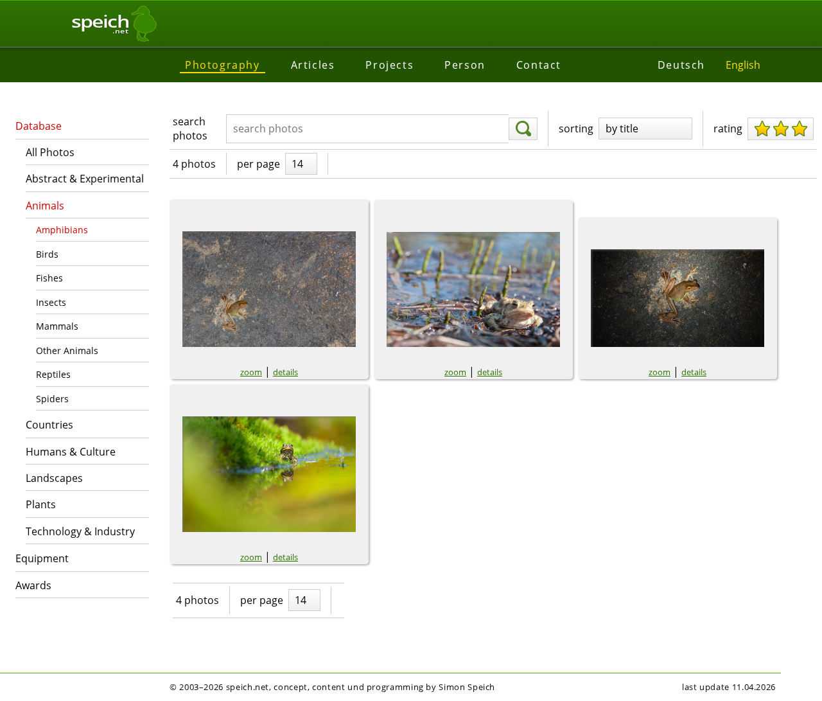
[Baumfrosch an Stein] (269, 289)
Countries (49, 425)
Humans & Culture (71, 452)
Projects (389, 65)
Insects (51, 302)
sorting (576, 128)
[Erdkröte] (473, 289)
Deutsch (681, 65)
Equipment (42, 558)
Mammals (57, 326)
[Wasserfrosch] (269, 474)
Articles (313, 65)
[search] (523, 129)
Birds (47, 254)
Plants (41, 504)
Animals (45, 206)
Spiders (52, 399)
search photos (190, 128)
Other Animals (67, 350)
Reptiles (53, 374)
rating (727, 128)
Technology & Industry (80, 531)
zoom (251, 372)
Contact (538, 65)
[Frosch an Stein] (677, 298)
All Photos (50, 152)
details (285, 372)
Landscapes (54, 478)
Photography (222, 65)
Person (464, 65)
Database (38, 126)
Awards (33, 585)
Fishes (49, 278)
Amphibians (62, 230)
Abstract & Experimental (85, 179)
